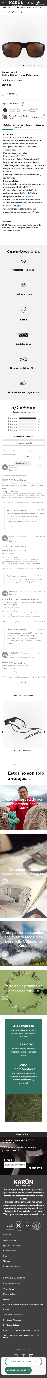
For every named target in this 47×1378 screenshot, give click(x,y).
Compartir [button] (9, 503)
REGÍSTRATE (35, 1168)
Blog (5, 1256)
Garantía (6, 1299)
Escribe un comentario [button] (24, 437)
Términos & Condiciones (13, 1315)
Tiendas (6, 1261)
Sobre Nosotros (9, 1240)
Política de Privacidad (12, 1320)
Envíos (6, 1310)
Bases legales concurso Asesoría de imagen (21, 1330)
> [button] (29, 683)
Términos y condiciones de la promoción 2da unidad (21, 1336)
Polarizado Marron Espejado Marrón (24, 117)
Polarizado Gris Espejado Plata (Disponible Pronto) (24, 110)
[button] (39, 503)
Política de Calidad (11, 1325)
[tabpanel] (23, 41)
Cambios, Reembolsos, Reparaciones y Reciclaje (23, 1304)
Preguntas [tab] (24, 451)
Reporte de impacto (11, 1266)
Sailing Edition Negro (10, 492)
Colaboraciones (9, 1251)
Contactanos (8, 1289)
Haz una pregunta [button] (25, 443)
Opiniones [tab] (7, 451)
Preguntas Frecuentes (12, 1284)
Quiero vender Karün (12, 1246)
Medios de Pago (9, 1294)
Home (4, 12)
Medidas (11, 94)
